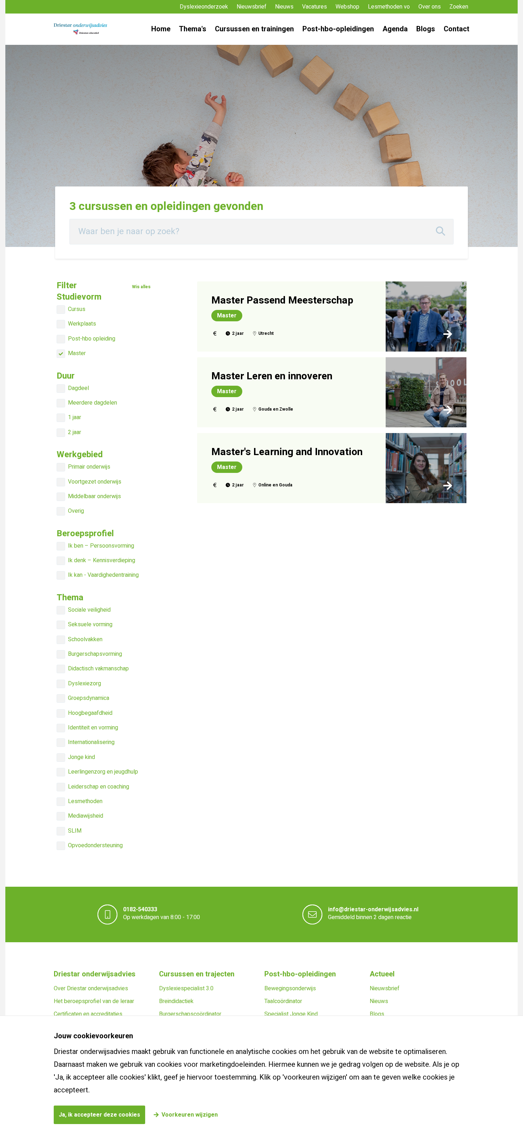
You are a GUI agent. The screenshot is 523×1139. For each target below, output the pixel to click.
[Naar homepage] (80, 29)
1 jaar (74, 417)
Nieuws (284, 6)
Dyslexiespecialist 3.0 (186, 988)
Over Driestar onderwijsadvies (91, 988)
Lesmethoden (85, 801)
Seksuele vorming (90, 624)
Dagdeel (78, 388)
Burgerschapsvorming (95, 654)
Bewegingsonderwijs (290, 988)
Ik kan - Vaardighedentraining (103, 575)
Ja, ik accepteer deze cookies (99, 1115)
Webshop (347, 6)
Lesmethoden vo (389, 6)
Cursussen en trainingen (254, 29)
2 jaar (74, 432)
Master (77, 353)
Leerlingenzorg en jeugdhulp (103, 772)
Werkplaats (82, 324)
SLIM (74, 831)
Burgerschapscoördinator (190, 1014)
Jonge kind (81, 757)
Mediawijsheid (85, 816)
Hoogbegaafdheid (90, 713)
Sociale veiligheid (89, 610)
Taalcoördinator (283, 1001)
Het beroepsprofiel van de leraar (94, 1001)
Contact (456, 29)
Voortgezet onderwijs (94, 482)
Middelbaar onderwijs (94, 496)
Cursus (76, 309)
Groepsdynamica (88, 698)
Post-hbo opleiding (91, 339)
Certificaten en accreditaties (88, 1014)
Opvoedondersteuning (95, 845)
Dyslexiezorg (84, 683)
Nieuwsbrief (251, 6)
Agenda (395, 29)
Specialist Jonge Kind (291, 1014)
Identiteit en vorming (93, 728)
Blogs (425, 29)
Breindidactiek (176, 1001)
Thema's (192, 29)
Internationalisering (91, 742)
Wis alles (141, 287)
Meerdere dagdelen (92, 403)
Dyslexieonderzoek (204, 6)
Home (160, 29)
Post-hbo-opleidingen (338, 29)
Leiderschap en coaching (98, 787)
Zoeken (458, 6)
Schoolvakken (85, 639)
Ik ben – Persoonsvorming (101, 546)
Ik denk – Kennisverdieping (101, 560)
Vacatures (314, 6)
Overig (76, 511)
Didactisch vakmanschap (98, 669)
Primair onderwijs (89, 467)
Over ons (429, 6)
